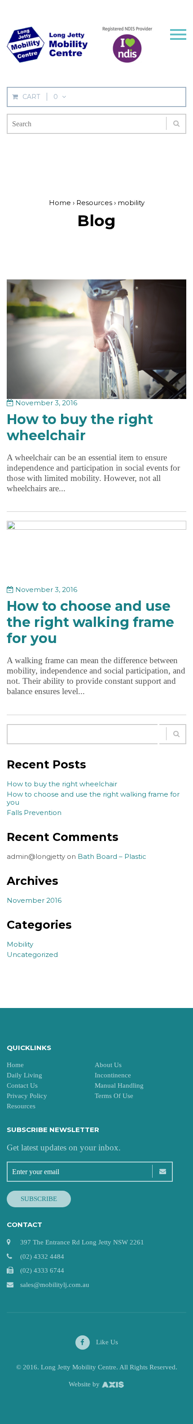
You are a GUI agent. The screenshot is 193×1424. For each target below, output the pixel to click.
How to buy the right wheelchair (80, 427)
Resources (21, 1106)
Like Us (106, 1342)
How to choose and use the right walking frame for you (90, 622)
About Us (108, 1064)
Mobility (20, 944)
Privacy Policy (27, 1095)
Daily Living (24, 1075)
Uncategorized (32, 954)
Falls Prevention (34, 812)
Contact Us (22, 1085)
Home (15, 1064)
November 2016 (34, 900)
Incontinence (113, 1075)
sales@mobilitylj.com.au (54, 1284)
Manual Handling (119, 1085)
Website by (85, 1384)
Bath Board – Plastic (112, 856)
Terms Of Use (114, 1095)
